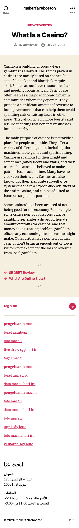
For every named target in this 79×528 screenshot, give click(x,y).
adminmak (30, 45)
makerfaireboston (39, 8)
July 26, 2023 (56, 45)
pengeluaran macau (20, 324)
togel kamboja (15, 332)
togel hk (10, 306)
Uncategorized (39, 25)
